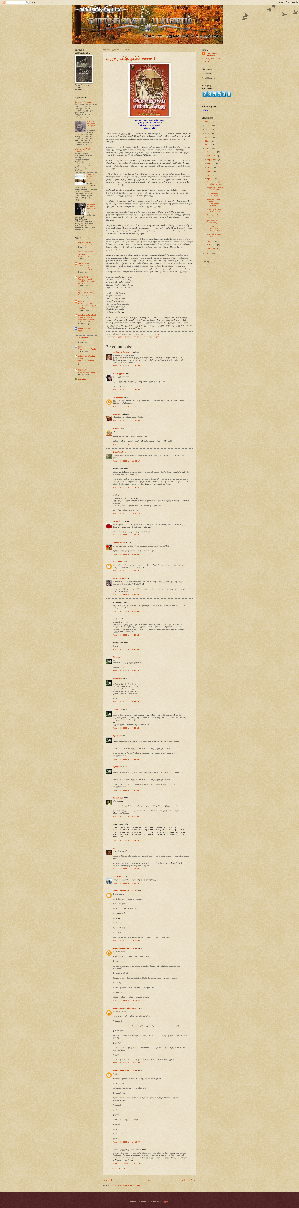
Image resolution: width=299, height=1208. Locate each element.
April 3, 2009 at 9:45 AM (126, 728)
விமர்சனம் (157, 337)
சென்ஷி (116, 428)
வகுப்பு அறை (83, 277)
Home (149, 1180)
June (210, 171)
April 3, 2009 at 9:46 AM (126, 759)
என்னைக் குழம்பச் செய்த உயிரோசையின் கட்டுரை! (214, 202)
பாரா (79, 290)
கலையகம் (81, 302)
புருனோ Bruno (119, 543)
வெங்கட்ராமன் (118, 452)
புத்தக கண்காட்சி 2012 (86, 372)
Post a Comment (117, 1168)
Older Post (189, 1180)
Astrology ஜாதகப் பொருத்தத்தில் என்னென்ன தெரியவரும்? (87, 281)
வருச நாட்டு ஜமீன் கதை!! (130, 58)
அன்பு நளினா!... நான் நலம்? (214, 216)
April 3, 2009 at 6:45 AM (126, 595)
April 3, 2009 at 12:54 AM (126, 514)
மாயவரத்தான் (118, 397)
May (209, 175)
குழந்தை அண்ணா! (85, 340)
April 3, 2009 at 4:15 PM (126, 869)
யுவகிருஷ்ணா (83, 338)
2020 (208, 122)
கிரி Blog (82, 379)
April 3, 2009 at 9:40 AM (126, 635)
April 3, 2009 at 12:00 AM (126, 461)
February (212, 245)
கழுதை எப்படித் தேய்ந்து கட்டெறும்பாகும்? (86, 294)
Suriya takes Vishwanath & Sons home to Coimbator (86, 268)
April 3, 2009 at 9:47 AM (126, 790)
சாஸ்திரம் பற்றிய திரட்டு (87, 315)
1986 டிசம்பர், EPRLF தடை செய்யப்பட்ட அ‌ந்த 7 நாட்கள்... (87, 306)
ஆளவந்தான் (117, 657)
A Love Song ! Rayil (87, 349)
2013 (208, 137)
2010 (208, 145)
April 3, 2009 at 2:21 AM (126, 554)
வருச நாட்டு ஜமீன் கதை (141, 337)
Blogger (164, 1202)
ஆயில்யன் (116, 521)
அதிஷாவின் (82, 370)
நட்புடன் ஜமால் (118, 374)
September (212, 160)
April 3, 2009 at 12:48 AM (126, 487)
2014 (208, 133)
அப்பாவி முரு (118, 798)
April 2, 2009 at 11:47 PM (126, 390)
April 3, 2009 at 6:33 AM (126, 571)
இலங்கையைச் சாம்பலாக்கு (212, 222)
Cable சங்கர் (83, 263)
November (212, 152)
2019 (208, 126)
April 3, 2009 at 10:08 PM (126, 1001)
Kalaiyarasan (119, 578)
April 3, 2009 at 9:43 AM (126, 671)
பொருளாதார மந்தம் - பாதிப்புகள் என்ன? (215, 183)
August (211, 164)
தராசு (115, 848)
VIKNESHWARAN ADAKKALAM (125, 891)
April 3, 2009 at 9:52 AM (126, 816)
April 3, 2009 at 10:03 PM (126, 941)
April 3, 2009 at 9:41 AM (126, 649)
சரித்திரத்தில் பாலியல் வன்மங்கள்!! (91, 207)
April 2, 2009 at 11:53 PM (126, 406)
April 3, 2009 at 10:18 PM (126, 1142)
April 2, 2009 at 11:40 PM (126, 366)
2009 (208, 149)
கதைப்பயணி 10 (83, 256)
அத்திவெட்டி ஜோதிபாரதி (122, 352)
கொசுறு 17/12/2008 (84, 102)
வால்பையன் (117, 877)
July (210, 167)
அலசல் (80, 347)
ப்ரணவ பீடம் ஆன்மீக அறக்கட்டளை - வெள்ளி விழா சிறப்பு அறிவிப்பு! (86, 319)
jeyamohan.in (84, 243)
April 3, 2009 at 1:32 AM (126, 535)
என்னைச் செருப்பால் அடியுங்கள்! (82, 150)
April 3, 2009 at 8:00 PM (126, 883)
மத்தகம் (80, 331)
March (210, 241)
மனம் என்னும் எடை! (85, 245)
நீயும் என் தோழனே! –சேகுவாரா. (91, 125)
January (211, 249)
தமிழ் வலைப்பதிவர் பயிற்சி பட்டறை (214, 210)
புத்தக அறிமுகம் (124, 337)
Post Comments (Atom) (129, 1186)
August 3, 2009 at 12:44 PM (127, 1163)
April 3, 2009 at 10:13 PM (126, 1063)
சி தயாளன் (117, 562)
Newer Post (110, 1180)
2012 (208, 141)
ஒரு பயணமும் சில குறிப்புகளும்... (214, 194)
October (211, 156)
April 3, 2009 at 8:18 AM (126, 611)
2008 (208, 254)
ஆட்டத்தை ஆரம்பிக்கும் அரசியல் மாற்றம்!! (215, 229)
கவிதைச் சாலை (84, 328)
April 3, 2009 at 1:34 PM (126, 840)
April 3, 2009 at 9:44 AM (126, 702)
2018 (208, 130)
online (205, 110)
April (210, 179)
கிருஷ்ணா (117, 414)
